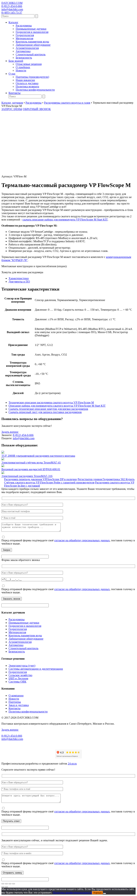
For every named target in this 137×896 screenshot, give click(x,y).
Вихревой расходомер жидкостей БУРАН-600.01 (30, 469)
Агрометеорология (27, 48)
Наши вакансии (25, 80)
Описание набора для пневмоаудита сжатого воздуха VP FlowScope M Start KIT (57, 405)
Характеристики (19, 278)
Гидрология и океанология (32, 31)
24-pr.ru (72, 763)
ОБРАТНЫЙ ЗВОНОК (37, 109)
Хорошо (97, 892)
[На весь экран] (6, 883)
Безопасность (24, 57)
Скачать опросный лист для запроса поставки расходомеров (45, 412)
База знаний (16, 60)
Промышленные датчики (31, 28)
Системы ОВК (17, 681)
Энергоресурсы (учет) (22, 665)
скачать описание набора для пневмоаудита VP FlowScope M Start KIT (65, 219)
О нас (12, 73)
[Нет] (104, 893)
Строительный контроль (30, 54)
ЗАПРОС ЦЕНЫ (11, 109)
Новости (21, 70)
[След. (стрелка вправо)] (6, 886)
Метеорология (24, 38)
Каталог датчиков (12, 102)
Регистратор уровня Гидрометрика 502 (102, 479)
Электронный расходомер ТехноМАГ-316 (26, 476)
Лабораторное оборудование (33, 44)
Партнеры (15, 701)
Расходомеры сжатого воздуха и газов (67, 102)
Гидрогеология (25, 35)
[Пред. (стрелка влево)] (2, 886)
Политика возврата (27, 86)
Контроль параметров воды (32, 41)
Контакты (15, 92)
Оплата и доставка (27, 83)
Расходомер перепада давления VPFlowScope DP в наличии (40, 479)
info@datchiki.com (12, 9)
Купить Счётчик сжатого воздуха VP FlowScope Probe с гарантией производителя (69, 481)
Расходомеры (24, 25)
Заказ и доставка (19, 705)
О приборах (23, 67)
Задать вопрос (10, 431)
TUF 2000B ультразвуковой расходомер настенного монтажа (38, 455)
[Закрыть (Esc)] (13, 883)
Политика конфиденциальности (35, 89)
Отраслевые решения (29, 64)
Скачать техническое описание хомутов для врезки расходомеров (48, 408)
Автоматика (23, 51)
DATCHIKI (11, 2)
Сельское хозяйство (20, 675)
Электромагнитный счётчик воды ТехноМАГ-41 (31, 462)
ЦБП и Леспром (18, 678)
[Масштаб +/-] (2, 883)
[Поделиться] (10, 883)
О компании (16, 695)
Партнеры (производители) (32, 76)
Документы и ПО (19, 281)
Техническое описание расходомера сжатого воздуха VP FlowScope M (51, 402)
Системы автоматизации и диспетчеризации (36, 668)
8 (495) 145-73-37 (11, 12)
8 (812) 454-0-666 (11, 6)
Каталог (13, 22)
